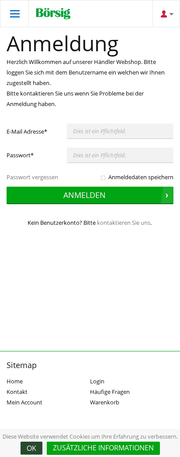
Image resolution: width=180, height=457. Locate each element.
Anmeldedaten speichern (140, 177)
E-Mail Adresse (27, 131)
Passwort (20, 155)
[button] (103, 448)
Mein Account (24, 402)
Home (15, 381)
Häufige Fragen (110, 392)
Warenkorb (104, 402)
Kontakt (17, 392)
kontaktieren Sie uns (123, 223)
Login (97, 381)
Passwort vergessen (32, 177)
